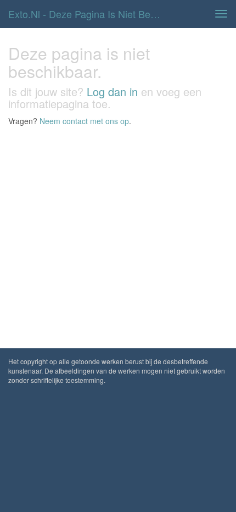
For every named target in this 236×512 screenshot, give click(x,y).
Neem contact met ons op (84, 120)
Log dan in (112, 91)
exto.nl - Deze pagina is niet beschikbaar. (89, 14)
